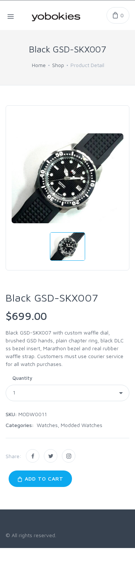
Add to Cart (43, 478)
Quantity (22, 378)
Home (39, 65)
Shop (58, 65)
